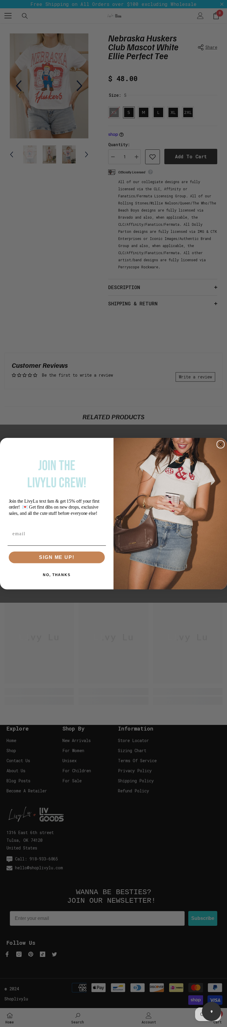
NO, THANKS (57, 575)
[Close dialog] (220, 444)
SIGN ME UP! (56, 557)
